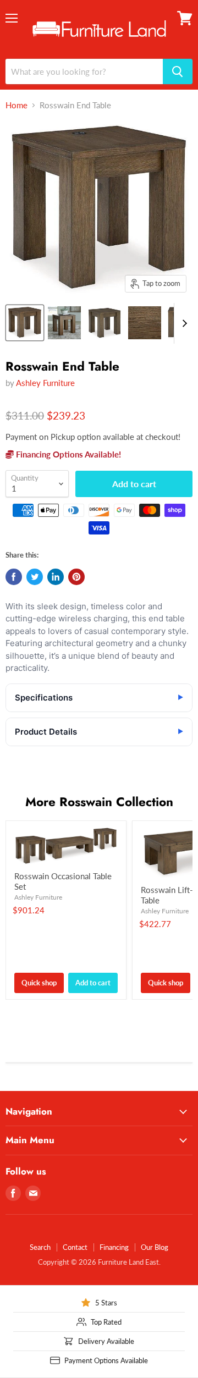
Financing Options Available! (67, 454)
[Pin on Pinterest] (76, 577)
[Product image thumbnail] (64, 322)
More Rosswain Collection (99, 802)
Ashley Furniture (45, 383)
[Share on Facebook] (14, 577)
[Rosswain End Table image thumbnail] (24, 322)
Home (17, 105)
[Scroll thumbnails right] (182, 323)
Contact (75, 1247)
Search (40, 1247)
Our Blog (154, 1247)
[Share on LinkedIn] (55, 577)
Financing (114, 1247)
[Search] (178, 71)
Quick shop (39, 982)
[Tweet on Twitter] (34, 577)
